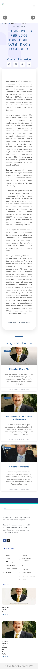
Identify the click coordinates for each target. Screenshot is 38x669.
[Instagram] (8, 540)
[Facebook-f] (4, 540)
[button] (34, 6)
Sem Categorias (19, 26)
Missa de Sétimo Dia (19, 369)
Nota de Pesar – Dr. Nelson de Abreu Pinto (5, 647)
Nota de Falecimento (19, 467)
